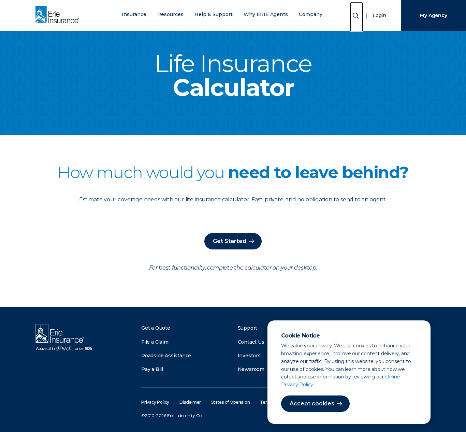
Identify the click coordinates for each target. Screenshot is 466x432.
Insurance (134, 14)
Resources (170, 14)
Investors (249, 355)
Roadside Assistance (166, 355)
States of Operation (230, 402)
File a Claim (155, 342)
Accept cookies (312, 403)
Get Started (229, 241)
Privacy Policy (155, 402)
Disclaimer (190, 402)
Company (310, 14)
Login (379, 15)
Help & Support (213, 14)
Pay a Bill (152, 369)
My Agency (433, 15)
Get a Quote (155, 328)
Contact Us (251, 342)
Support (248, 328)
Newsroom (251, 369)
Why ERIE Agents (266, 14)
